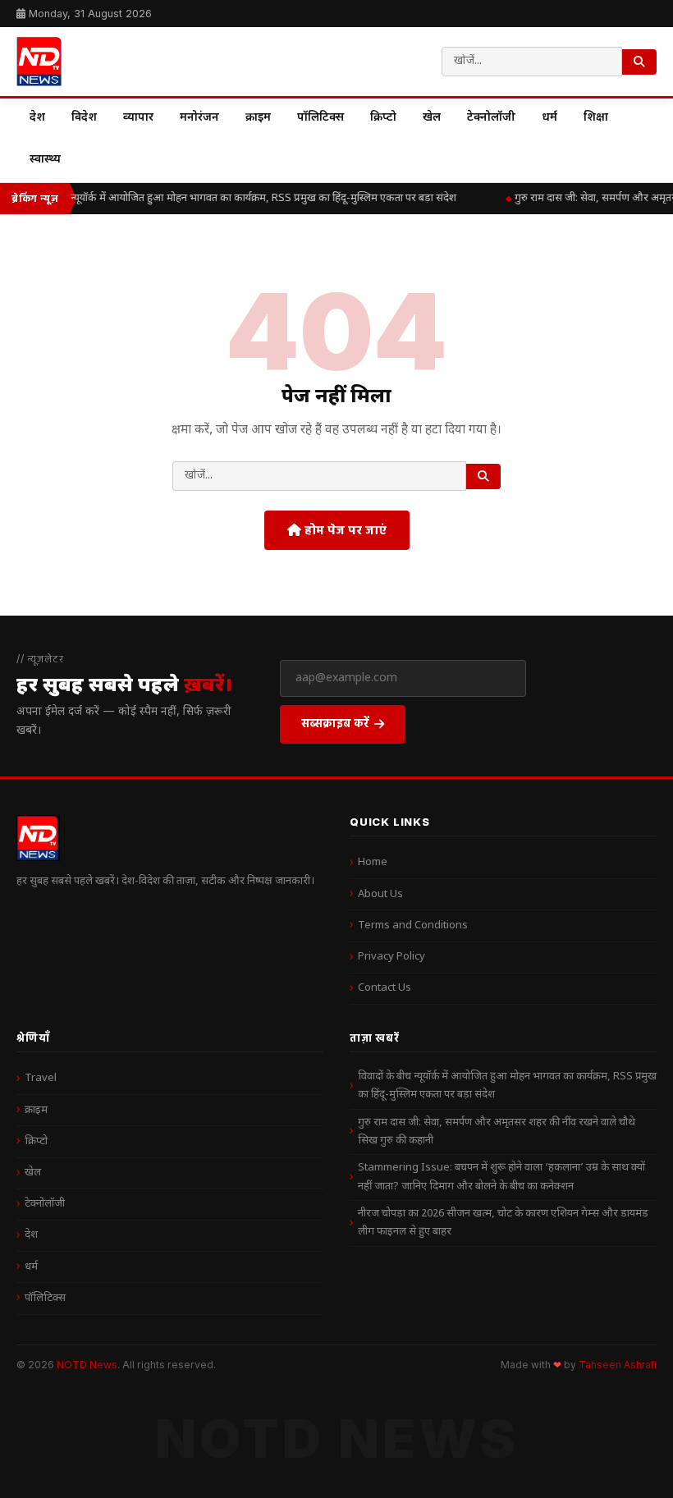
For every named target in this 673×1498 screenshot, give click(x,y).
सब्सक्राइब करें (335, 723)
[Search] (639, 62)
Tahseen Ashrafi (618, 1365)
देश (37, 118)
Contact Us (384, 988)
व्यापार (138, 118)
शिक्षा (596, 118)
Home (372, 862)
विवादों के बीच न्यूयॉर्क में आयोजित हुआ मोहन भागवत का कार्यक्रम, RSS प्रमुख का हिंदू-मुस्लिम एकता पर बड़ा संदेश (234, 198)
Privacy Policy (391, 957)
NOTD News (87, 1364)
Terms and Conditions (413, 925)
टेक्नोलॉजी (491, 118)
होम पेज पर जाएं (344, 530)
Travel (41, 1078)
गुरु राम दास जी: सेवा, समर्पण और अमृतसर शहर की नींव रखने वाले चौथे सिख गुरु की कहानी (496, 1131)
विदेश (84, 118)
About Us (380, 894)
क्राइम (258, 118)
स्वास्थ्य (45, 159)
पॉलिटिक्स (320, 118)
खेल (432, 118)
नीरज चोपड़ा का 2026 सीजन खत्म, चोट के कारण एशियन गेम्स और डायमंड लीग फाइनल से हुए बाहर (503, 1223)
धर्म (549, 118)
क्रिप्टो (383, 118)
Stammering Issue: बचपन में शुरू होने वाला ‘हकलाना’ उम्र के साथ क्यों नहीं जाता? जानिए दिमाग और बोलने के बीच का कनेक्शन (501, 1177)
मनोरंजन (199, 118)
